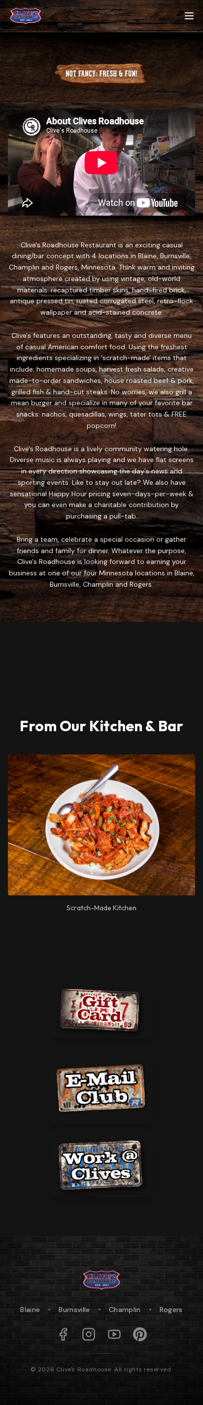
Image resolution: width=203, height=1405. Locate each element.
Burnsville (74, 1309)
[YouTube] (114, 1334)
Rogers (171, 1309)
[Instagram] (89, 1334)
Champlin (125, 1309)
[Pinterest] (140, 1334)
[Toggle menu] (189, 16)
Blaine (30, 1309)
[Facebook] (63, 1334)
